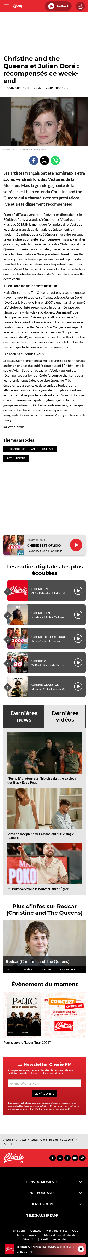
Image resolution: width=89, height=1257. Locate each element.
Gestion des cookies (53, 1239)
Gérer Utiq (29, 1239)
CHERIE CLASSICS (45, 684)
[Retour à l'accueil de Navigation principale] (17, 6)
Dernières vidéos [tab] (65, 716)
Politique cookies (25, 1235)
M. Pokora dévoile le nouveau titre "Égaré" (38, 889)
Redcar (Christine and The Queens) (37, 961)
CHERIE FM (40, 589)
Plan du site (18, 1230)
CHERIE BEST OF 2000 (44, 545)
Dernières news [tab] (24, 716)
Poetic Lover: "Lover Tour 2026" (27, 1042)
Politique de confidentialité (58, 1235)
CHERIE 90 (39, 661)
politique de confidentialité (57, 1109)
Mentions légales (56, 1230)
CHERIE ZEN (40, 613)
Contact (35, 1230)
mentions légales (34, 1109)
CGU (75, 1230)
